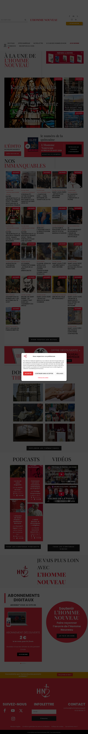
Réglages (60, 373)
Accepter (28, 373)
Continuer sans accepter (44, 373)
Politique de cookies (43, 377)
